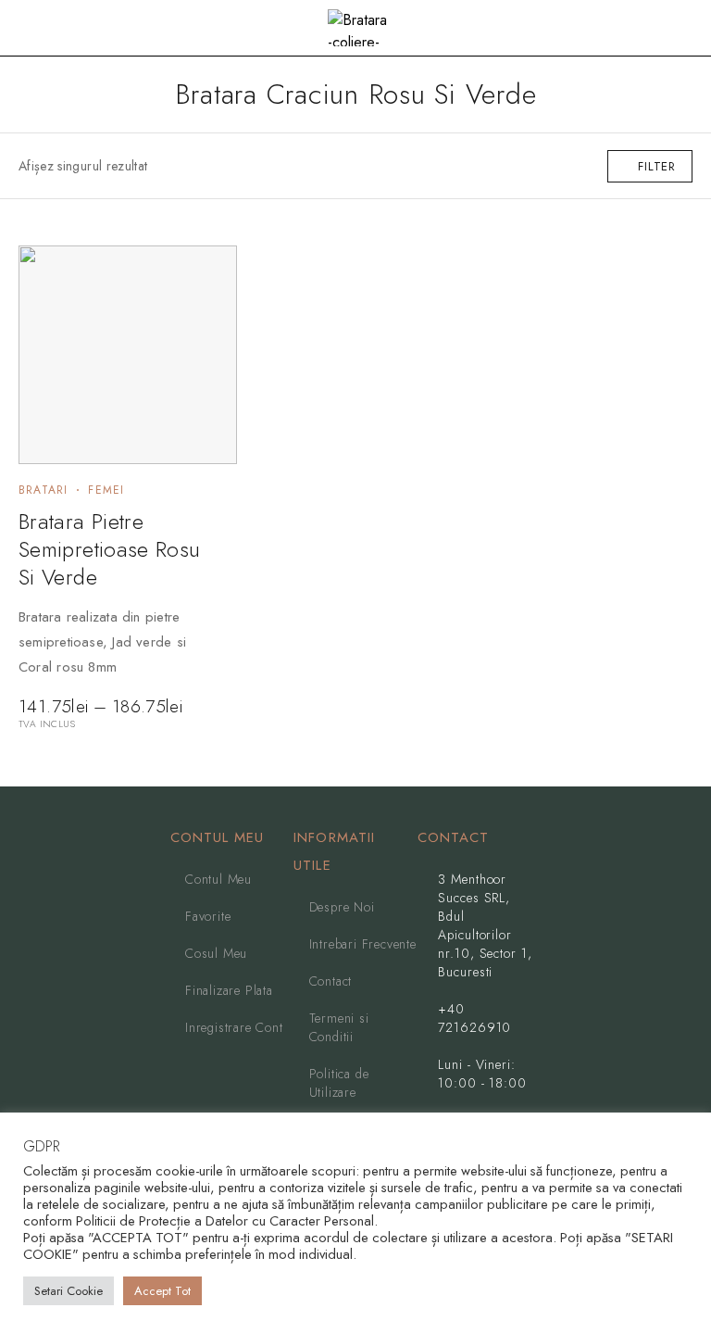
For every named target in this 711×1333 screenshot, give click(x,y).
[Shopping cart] (683, 29)
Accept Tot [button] (162, 1291)
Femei (106, 490)
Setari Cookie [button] (68, 1291)
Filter (657, 166)
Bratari (43, 490)
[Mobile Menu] (36, 28)
